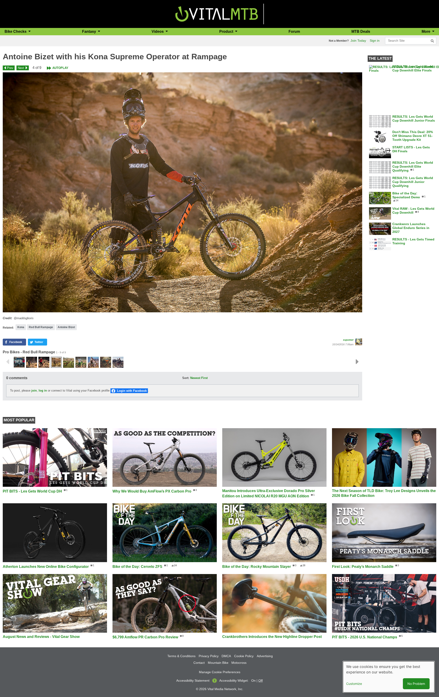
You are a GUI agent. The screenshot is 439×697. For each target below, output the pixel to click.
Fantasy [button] (89, 31)
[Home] (216, 14)
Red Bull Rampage (41, 327)
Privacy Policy (209, 656)
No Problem (416, 684)
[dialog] (388, 676)
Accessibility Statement (192, 680)
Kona (20, 327)
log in (43, 390)
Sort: (185, 378)
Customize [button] (354, 684)
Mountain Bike (218, 662)
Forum (294, 31)
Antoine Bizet (66, 327)
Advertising (265, 656)
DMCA (226, 656)
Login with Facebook (132, 390)
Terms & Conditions (181, 656)
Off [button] (260, 680)
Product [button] (226, 31)
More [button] (426, 31)
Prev (10, 68)
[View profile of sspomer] (358, 341)
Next (21, 68)
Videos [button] (158, 31)
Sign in (375, 40)
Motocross (238, 662)
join (34, 390)
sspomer (348, 339)
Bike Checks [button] (16, 31)
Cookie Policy (244, 656)
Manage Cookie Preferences (219, 672)
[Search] (432, 41)
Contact (199, 662)
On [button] (253, 680)
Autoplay (60, 68)
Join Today (358, 40)
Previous (7, 362)
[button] (182, 192)
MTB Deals (360, 31)
